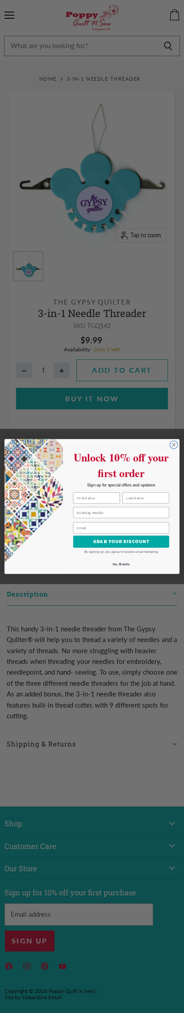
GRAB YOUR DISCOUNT (121, 541)
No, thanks (121, 564)
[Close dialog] (174, 445)
